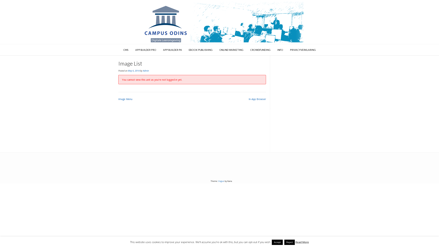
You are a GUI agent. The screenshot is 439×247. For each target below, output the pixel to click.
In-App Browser (257, 99)
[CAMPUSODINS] (219, 22)
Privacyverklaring (303, 49)
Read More (302, 242)
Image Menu (125, 99)
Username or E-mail (286, 66)
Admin (146, 70)
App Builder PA (172, 49)
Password (280, 81)
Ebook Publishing (200, 49)
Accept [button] (277, 242)
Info (280, 49)
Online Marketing (231, 49)
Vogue (221, 181)
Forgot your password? (297, 137)
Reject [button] (289, 242)
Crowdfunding (260, 49)
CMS (125, 49)
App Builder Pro (145, 49)
